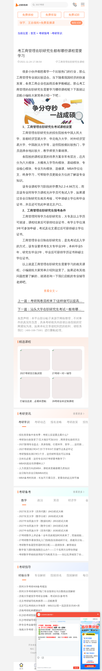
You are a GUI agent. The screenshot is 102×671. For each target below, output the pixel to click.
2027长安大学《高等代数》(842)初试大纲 (41, 511)
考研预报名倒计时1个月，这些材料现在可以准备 (45, 454)
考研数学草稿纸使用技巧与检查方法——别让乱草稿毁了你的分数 (52, 554)
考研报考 (44, 33)
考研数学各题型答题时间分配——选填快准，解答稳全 (47, 545)
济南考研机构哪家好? (30, 610)
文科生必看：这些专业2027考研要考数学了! (42, 459)
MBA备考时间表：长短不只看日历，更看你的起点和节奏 (49, 478)
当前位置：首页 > (28, 33)
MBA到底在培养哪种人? (32, 463)
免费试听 (74, 14)
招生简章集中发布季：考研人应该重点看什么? (43, 435)
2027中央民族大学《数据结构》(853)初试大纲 (43, 521)
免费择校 (27, 14)
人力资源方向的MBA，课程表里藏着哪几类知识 (44, 468)
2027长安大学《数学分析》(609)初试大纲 (41, 516)
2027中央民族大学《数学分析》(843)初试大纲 (43, 526)
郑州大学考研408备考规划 (33, 586)
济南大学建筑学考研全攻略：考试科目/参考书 (43, 596)
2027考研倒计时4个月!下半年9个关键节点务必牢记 (46, 449)
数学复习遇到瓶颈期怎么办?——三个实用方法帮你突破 (48, 550)
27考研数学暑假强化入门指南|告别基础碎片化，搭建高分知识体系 (52, 540)
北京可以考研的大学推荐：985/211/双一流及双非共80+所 (49, 605)
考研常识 (57, 33)
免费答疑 (51, 14)
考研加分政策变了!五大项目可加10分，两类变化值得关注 (49, 439)
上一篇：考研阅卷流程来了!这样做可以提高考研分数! (51, 301)
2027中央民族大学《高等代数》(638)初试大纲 (43, 530)
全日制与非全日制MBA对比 (33, 473)
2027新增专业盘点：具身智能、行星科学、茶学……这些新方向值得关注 (52, 444)
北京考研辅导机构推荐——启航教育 (38, 601)
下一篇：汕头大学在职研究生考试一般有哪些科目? (51, 309)
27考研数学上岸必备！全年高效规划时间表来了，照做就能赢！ (52, 535)
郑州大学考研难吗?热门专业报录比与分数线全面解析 (47, 591)
